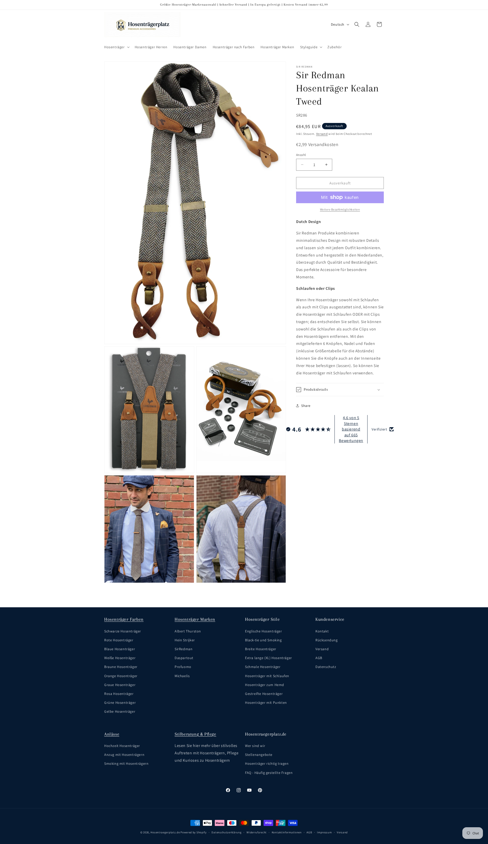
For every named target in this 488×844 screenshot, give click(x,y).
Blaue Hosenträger (119, 648)
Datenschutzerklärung (226, 832)
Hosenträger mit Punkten (266, 702)
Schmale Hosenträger (262, 666)
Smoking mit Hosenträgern (126, 763)
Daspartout (184, 658)
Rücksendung (326, 640)
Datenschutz (325, 666)
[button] (116, 47)
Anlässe (111, 734)
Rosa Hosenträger (119, 693)
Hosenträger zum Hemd (264, 684)
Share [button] (306, 405)
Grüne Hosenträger (120, 702)
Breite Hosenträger (260, 648)
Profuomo (183, 666)
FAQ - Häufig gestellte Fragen (269, 772)
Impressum (324, 832)
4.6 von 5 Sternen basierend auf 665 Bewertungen (351, 429)
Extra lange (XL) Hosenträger (268, 658)
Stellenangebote (258, 754)
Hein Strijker (185, 640)
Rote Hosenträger (118, 640)
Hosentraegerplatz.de (165, 832)
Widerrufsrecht (257, 832)
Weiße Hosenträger (119, 658)
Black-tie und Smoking (263, 640)
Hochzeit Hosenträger (122, 745)
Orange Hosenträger (121, 675)
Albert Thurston (188, 631)
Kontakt (322, 631)
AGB (318, 658)
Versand (322, 133)
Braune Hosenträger (121, 666)
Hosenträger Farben (124, 619)
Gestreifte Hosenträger (264, 693)
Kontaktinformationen (287, 832)
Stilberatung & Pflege (195, 734)
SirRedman (183, 648)
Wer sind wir (255, 745)
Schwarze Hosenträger (122, 631)
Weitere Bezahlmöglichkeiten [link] (340, 209)
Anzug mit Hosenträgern (124, 754)
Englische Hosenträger (263, 631)
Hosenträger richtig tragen (267, 763)
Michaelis (182, 675)
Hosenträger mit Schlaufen (267, 675)
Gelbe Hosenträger (119, 711)
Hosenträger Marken (195, 619)
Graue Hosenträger (119, 684)
